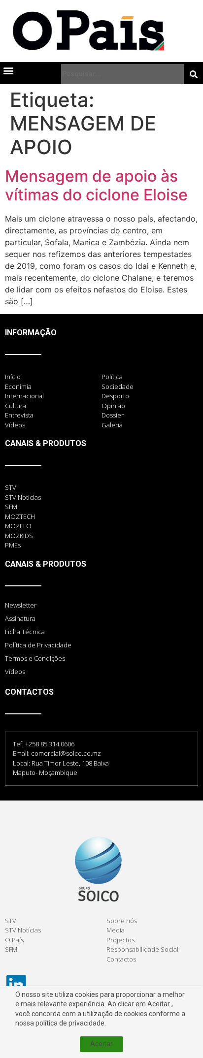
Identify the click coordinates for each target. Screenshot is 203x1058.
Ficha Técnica (25, 631)
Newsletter (20, 605)
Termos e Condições (35, 658)
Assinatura (20, 618)
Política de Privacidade (38, 645)
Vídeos (15, 671)
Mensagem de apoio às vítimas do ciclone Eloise (96, 185)
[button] (8, 70)
